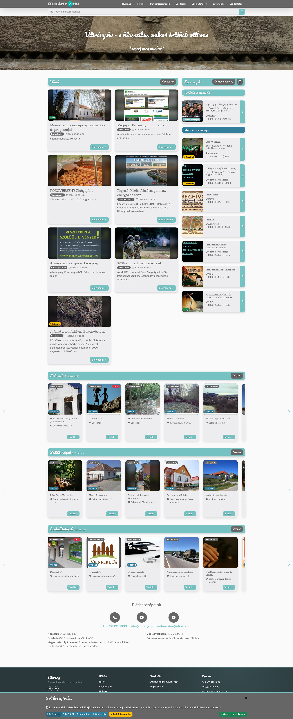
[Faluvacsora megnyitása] (242, 201)
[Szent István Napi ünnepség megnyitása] (242, 276)
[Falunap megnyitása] (242, 226)
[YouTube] (56, 688)
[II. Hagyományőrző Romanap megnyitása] (242, 175)
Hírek (102, 681)
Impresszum (157, 686)
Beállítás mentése (122, 714)
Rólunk (140, 4)
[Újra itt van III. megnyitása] (242, 149)
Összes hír (168, 81)
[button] (289, 412)
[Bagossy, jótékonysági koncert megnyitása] (242, 111)
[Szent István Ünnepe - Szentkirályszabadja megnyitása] (242, 251)
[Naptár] (240, 82)
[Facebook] (50, 688)
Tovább (72, 437)
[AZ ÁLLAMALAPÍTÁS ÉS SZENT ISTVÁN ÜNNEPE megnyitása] (242, 301)
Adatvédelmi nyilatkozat (164, 681)
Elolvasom (98, 147)
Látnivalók (218, 4)
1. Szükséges (53, 714)
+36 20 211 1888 (211, 681)
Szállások (181, 4)
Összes (237, 375)
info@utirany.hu (210, 686)
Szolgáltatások (199, 4)
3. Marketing (83, 714)
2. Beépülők (68, 714)
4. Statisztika (100, 714)
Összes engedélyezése (234, 714)
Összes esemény (223, 81)
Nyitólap (126, 4)
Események (105, 686)
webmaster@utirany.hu (215, 691)
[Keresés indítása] (242, 12)
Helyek (103, 691)
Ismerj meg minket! (146, 48)
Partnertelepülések (160, 4)
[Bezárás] (246, 698)
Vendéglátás (236, 4)
